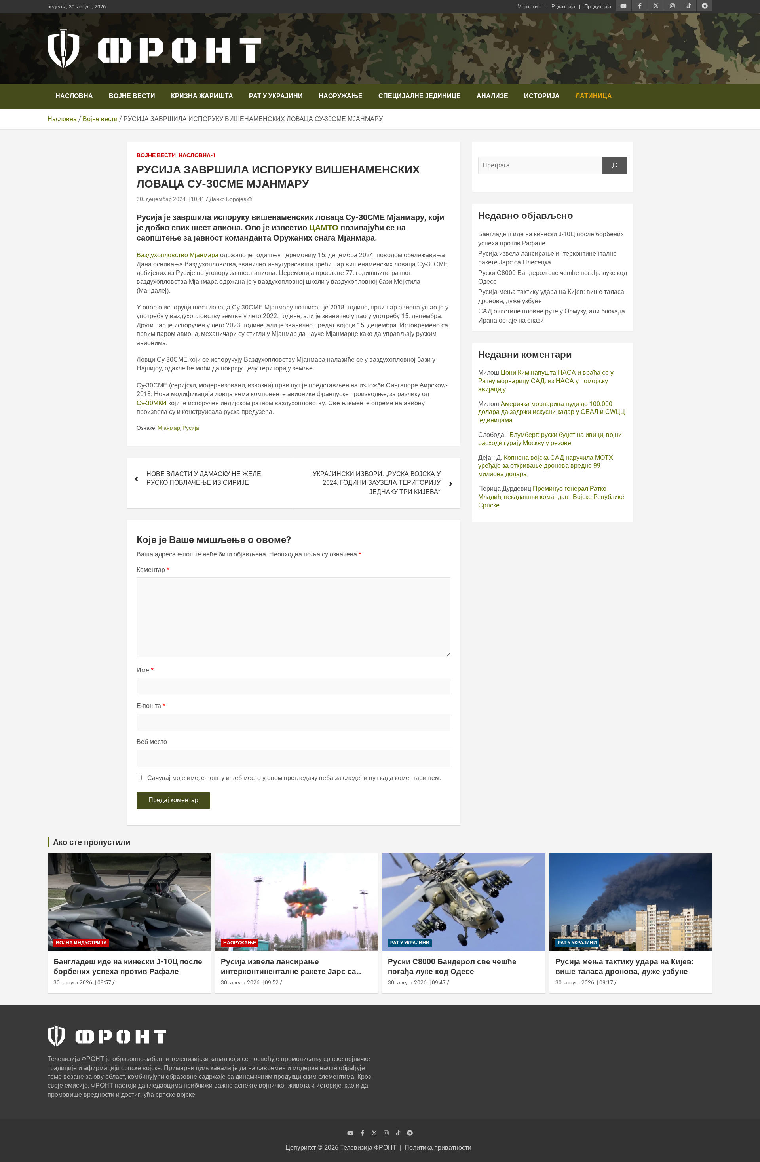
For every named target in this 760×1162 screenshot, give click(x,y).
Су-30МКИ (152, 403)
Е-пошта (151, 706)
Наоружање (341, 96)
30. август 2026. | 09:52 (250, 982)
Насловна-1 (197, 155)
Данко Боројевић (231, 199)
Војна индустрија (81, 943)
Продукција (597, 6)
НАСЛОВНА (74, 96)
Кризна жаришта (202, 96)
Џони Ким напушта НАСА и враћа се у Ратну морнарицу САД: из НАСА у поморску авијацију (546, 381)
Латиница (594, 96)
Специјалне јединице (419, 96)
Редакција (563, 6)
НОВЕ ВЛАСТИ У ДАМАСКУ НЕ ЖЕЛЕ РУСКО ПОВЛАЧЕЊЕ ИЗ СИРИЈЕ (203, 478)
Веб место (152, 742)
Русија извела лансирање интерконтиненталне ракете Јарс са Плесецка (288, 971)
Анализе (492, 96)
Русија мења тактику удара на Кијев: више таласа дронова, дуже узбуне (624, 966)
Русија (190, 428)
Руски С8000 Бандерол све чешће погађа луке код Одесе (452, 966)
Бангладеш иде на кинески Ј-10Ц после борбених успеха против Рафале (127, 966)
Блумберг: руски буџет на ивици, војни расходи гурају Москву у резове (550, 439)
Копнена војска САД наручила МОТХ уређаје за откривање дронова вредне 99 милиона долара (545, 466)
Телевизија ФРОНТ (368, 1147)
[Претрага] (614, 165)
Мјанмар (169, 428)
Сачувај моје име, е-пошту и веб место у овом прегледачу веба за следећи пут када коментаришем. (294, 778)
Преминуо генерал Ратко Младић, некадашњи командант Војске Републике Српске (551, 497)
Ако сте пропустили (91, 842)
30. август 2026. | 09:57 (82, 982)
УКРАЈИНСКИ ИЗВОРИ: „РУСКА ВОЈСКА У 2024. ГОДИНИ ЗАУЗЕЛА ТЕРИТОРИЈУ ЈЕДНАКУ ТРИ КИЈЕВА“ (377, 483)
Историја (542, 96)
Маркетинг (529, 6)
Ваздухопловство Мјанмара (177, 255)
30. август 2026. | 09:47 (417, 982)
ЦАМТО (324, 227)
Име (145, 670)
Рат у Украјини (276, 96)
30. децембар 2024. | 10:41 (171, 199)
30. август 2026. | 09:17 (584, 982)
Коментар (153, 569)
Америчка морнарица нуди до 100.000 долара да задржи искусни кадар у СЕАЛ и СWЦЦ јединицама (551, 412)
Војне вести (132, 96)
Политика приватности (438, 1147)
